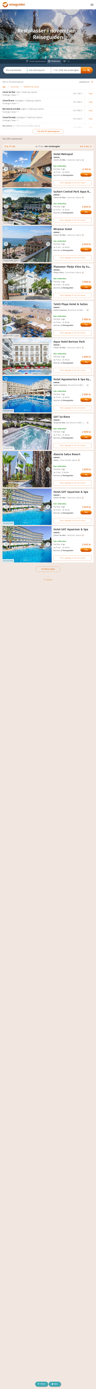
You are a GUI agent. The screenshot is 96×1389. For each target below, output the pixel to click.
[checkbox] (5, 154)
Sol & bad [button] (15, 87)
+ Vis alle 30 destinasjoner (48, 131)
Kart (56, 1384)
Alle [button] (4, 87)
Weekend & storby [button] (31, 87)
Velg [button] (90, 94)
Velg (86, 174)
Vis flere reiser (48, 569)
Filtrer (43, 1384)
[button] (15, 70)
